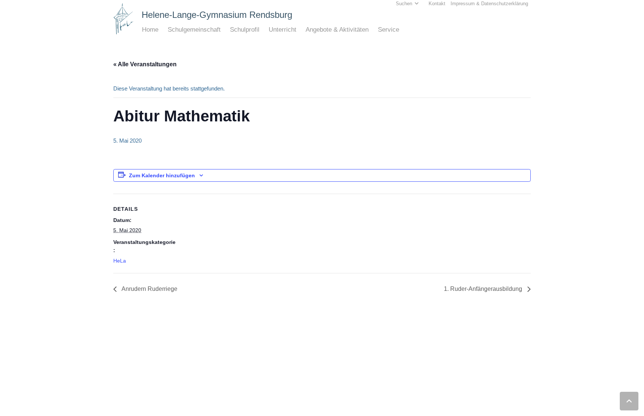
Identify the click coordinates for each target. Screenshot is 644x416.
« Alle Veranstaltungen (145, 64)
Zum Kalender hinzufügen (162, 175)
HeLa (119, 261)
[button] (162, 29)
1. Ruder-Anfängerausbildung (484, 289)
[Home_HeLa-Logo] (123, 19)
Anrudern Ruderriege (148, 289)
